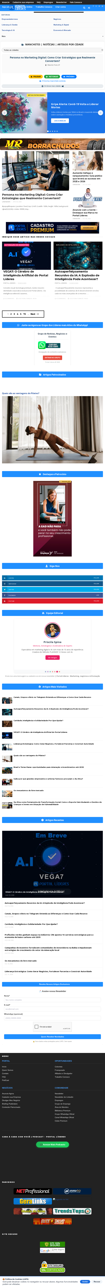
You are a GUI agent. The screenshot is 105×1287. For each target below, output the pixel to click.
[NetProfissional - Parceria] (33, 1191)
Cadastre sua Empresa (11, 1097)
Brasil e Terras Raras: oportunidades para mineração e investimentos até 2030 (49, 767)
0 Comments (9, 298)
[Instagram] (96, 6)
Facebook (53, 595)
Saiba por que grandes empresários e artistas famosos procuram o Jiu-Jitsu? (48, 779)
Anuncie (5, 2)
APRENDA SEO (59, 119)
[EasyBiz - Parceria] (72, 1191)
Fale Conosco (76, 2)
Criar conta (60, 7)
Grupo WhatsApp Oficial (64, 1114)
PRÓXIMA (70, 77)
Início (4, 1067)
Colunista (58, 1067)
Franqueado (60, 1070)
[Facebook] (93, 6)
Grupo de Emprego (62, 1104)
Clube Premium (61, 1121)
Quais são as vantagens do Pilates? (20, 393)
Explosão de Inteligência (68, 245)
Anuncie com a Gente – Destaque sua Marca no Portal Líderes (85, 213)
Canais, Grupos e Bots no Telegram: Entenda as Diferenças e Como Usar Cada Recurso (52, 697)
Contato (5, 1073)
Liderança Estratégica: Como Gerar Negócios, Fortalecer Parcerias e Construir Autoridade (54, 744)
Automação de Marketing (17, 245)
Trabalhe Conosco (44, 7)
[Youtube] (102, 6)
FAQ (38, 2)
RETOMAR (53, 77)
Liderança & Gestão (10, 25)
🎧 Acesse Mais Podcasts (52, 1144)
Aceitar (85, 1282)
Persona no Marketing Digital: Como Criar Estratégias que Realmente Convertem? (52, 59)
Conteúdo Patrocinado (11, 1107)
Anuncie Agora (8, 1094)
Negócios (57, 19)
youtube (53, 601)
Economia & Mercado (62, 30)
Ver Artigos (52, 657)
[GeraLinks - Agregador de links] (33, 1201)
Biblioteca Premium (62, 1111)
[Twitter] (99, 6)
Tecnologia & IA (8, 30)
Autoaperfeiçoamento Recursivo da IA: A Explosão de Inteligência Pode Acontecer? (77, 275)
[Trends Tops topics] (72, 1211)
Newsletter (61, 2)
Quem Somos (7, 1070)
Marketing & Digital (61, 25)
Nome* (7, 996)
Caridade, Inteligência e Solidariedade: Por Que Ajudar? (38, 720)
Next (33, 314)
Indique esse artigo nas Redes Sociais (28, 237)
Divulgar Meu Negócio (11, 1100)
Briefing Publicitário (10, 1104)
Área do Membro (62, 1107)
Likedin (53, 578)
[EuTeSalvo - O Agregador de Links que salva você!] (52, 1221)
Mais (52, 36)
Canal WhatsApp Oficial (64, 1117)
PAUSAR (37, 77)
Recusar (97, 1282)
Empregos (48, 2)
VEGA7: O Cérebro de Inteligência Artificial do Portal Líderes (25, 275)
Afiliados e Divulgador (63, 1073)
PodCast (5, 1080)
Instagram (53, 584)
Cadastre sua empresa (23, 2)
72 (24, 314)
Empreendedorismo (10, 19)
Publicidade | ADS (65, 481)
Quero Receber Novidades (52, 1037)
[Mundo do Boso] (33, 1211)
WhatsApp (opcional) (13, 1014)
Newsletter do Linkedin (64, 1097)
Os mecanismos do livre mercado (29, 790)
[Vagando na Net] (72, 1201)
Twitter (53, 589)
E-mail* (7, 1005)
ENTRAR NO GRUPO (52, 358)
